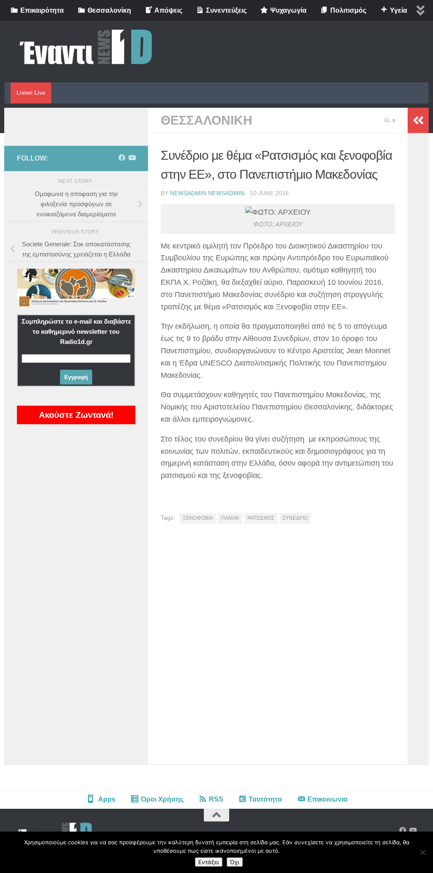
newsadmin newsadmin (207, 193)
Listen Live (30, 93)
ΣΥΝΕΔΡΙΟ (295, 518)
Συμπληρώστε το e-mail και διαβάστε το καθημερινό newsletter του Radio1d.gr (76, 331)
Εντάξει (208, 862)
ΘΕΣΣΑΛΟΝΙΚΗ (206, 120)
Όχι (234, 862)
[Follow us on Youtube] (132, 157)
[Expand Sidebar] (418, 120)
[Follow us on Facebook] (121, 157)
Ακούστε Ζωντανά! (76, 415)
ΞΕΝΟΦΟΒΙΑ (198, 518)
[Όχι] (422, 852)
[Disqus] (278, 647)
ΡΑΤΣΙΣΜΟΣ (260, 518)
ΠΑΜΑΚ (230, 518)
